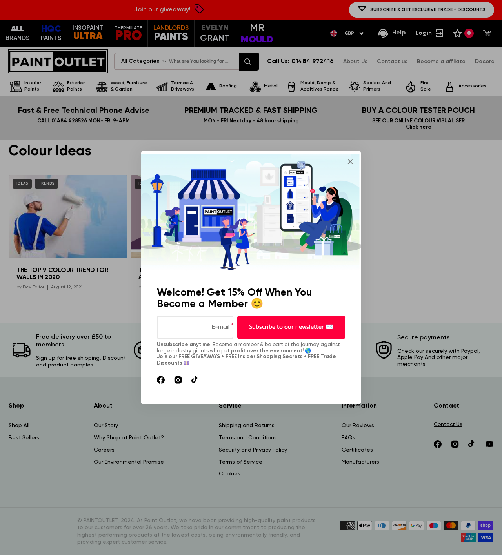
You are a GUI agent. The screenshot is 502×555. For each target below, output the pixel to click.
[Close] (350, 161)
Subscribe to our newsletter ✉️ (291, 327)
